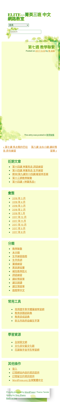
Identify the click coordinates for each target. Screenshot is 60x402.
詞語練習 (17, 275)
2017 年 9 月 (18, 228)
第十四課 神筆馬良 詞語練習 (27, 166)
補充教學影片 (19, 271)
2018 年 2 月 (19, 209)
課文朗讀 (17, 282)
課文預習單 (18, 286)
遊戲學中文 (18, 290)
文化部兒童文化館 (24, 346)
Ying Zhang (20, 395)
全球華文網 (21, 342)
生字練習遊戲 (19, 256)
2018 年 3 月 (19, 205)
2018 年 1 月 (18, 213)
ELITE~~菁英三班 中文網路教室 (29, 16)
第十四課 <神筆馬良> (24, 181)
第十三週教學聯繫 (22, 178)
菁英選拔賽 (18, 267)
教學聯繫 (50, 135)
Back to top (11, 398)
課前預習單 (18, 279)
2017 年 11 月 (19, 221)
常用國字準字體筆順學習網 (29, 309)
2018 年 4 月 (18, 202)
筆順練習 (17, 264)
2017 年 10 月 (19, 224)
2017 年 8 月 (19, 232)
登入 (14, 369)
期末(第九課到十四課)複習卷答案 (30, 174)
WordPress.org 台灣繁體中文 (27, 380)
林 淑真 (51, 51)
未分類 (16, 252)
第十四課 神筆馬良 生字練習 (27, 170)
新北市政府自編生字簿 (27, 320)
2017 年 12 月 (19, 217)
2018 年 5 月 (19, 198)
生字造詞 (17, 260)
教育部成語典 (22, 316)
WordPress (30, 392)
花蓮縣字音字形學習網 (27, 350)
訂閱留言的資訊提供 (23, 376)
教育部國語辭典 (23, 313)
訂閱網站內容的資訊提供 (25, 372)
